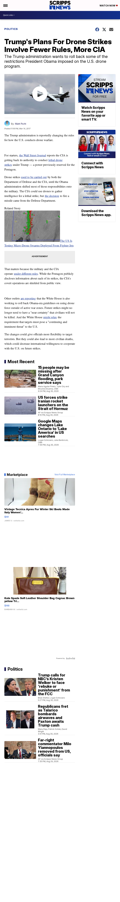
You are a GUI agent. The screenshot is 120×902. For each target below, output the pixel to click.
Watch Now (108, 5)
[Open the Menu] (5, 5)
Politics (11, 29)
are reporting (28, 298)
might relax (50, 317)
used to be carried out (34, 177)
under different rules (26, 274)
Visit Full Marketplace (65, 475)
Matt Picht (20, 123)
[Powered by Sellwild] (70, 658)
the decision (52, 196)
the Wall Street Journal (32, 155)
